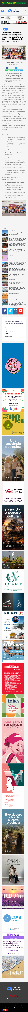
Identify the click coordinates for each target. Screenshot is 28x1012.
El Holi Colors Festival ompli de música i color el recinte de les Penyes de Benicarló (16, 282)
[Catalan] (4, 1010)
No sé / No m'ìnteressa (11, 331)
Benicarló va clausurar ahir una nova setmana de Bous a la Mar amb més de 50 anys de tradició (17, 288)
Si (6, 328)
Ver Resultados (8, 336)
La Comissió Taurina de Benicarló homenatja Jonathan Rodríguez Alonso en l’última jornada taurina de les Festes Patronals (17, 232)
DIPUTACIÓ (12, 64)
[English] (2, 1010)
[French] (6, 1010)
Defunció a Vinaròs (13, 255)
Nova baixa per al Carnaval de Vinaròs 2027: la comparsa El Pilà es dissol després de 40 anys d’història (17, 269)
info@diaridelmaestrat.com (15, 998)
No (7, 329)
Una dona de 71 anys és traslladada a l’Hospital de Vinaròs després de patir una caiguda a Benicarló (17, 263)
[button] (2, 11)
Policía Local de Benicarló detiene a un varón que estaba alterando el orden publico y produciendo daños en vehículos (17, 245)
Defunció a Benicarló (14, 293)
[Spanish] (8, 1010)
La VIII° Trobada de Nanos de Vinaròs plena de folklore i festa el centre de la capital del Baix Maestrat (17, 251)
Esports (17, 64)
